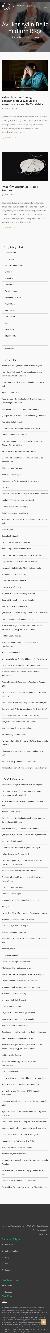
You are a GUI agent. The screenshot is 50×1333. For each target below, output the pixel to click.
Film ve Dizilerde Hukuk (11, 652)
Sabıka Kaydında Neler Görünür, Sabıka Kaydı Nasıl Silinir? (24, 709)
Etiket (27, 37)
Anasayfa (17, 37)
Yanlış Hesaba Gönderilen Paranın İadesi (17, 619)
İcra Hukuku (9, 278)
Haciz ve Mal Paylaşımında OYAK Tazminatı (19, 761)
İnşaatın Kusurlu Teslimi (11, 392)
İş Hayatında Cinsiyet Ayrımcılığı (14, 574)
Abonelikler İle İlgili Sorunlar (12, 422)
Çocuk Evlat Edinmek (10, 536)
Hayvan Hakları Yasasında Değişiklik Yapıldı (18, 593)
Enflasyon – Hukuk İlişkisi (11, 474)
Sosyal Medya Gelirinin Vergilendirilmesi (17, 728)
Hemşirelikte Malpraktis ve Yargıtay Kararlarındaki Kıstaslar (25, 494)
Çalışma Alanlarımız (12, 1251)
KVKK (7, 323)
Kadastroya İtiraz (8, 529)
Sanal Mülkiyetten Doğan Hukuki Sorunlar (18, 600)
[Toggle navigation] (45, 7)
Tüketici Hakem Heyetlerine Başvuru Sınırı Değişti (21, 428)
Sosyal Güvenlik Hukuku (14, 265)
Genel (7, 342)
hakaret (36, 37)
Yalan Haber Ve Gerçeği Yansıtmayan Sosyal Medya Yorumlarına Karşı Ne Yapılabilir (22, 100)
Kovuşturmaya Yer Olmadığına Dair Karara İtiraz (20, 481)
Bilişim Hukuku (10, 336)
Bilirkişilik (5, 487)
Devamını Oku (11, 137)
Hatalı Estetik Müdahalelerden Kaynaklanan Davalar (22, 665)
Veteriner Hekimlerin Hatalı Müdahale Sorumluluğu (21, 568)
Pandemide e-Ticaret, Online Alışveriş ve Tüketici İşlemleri (24, 768)
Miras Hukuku (10, 310)
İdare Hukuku (10, 348)
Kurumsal (9, 1245)
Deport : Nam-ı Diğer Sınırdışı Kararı (16, 542)
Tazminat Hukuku (11, 291)
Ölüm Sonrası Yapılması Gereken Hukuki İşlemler (21, 715)
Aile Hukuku (9, 259)
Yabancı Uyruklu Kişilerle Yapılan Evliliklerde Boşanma (22, 365)
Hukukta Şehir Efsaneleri (11, 587)
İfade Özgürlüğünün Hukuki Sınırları (15, 513)
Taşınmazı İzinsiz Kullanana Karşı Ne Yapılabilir (20, 561)
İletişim (8, 1270)
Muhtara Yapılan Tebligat (11, 636)
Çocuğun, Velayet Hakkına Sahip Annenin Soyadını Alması (24, 415)
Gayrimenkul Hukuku (13, 297)
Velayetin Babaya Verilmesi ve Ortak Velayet (19, 722)
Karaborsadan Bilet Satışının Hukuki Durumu (19, 451)
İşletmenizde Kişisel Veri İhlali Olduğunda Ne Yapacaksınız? (24, 659)
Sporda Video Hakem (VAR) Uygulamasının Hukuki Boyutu (24, 702)
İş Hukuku (8, 272)
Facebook (9, 1292)
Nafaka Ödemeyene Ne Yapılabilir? (15, 435)
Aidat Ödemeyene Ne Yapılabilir (14, 734)
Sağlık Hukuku (10, 329)
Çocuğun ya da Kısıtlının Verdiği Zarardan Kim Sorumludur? (24, 613)
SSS (6, 1263)
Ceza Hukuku (10, 284)
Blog (7, 1257)
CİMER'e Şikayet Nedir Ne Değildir (15, 506)
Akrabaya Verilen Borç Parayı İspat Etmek (18, 500)
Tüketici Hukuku (11, 252)
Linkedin (8, 1285)
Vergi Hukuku (10, 304)
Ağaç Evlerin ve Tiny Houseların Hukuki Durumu (20, 409)
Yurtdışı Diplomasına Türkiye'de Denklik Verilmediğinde (23, 555)
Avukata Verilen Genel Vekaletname (15, 606)
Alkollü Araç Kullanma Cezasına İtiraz (16, 549)
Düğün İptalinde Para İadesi (12, 468)
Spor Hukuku (10, 316)
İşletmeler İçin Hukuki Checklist (14, 581)
